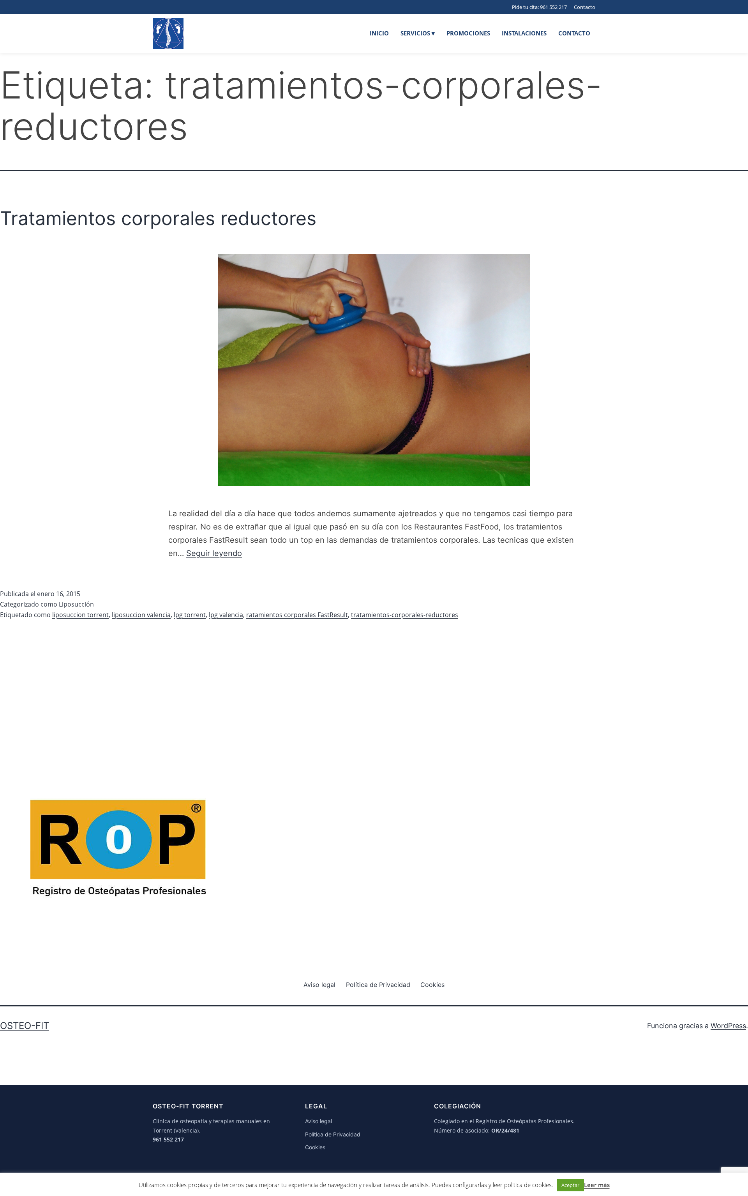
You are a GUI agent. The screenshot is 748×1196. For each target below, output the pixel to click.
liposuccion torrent (80, 614)
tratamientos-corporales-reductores (404, 614)
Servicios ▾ (417, 33)
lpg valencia (226, 614)
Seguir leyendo (214, 553)
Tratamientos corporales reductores (158, 218)
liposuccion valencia (141, 614)
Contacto (584, 7)
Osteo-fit (24, 1025)
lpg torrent (190, 614)
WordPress (728, 1026)
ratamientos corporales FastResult (297, 614)
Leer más (597, 1185)
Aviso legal (318, 1121)
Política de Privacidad (332, 1134)
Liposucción (76, 604)
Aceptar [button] (570, 1185)
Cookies (315, 1147)
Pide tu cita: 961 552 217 (539, 7)
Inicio (379, 33)
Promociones (468, 33)
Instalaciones (524, 33)
